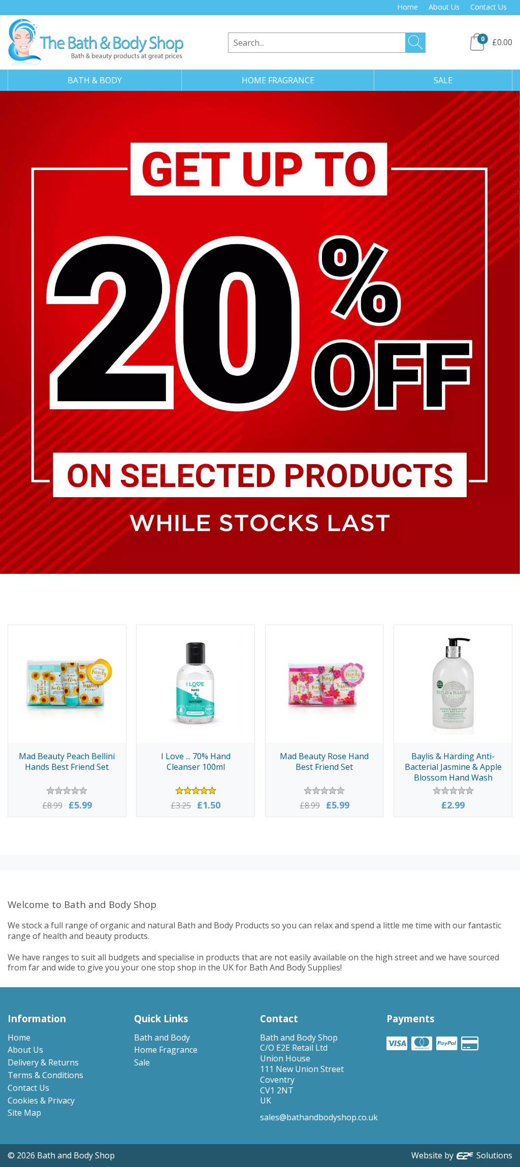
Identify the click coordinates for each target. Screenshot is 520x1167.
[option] (260, 332)
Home (407, 7)
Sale (142, 1062)
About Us (444, 7)
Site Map (24, 1112)
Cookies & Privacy (41, 1100)
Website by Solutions (461, 1155)
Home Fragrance (166, 1049)
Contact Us (488, 7)
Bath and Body (162, 1037)
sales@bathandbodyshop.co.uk (319, 1117)
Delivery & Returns (43, 1062)
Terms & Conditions (45, 1075)
